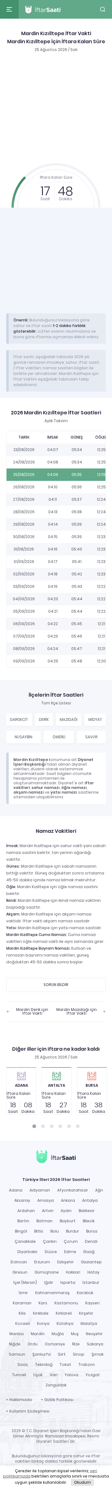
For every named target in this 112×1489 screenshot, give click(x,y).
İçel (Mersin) (25, 1282)
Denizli (91, 1241)
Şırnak (97, 1354)
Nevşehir (94, 1333)
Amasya (45, 1200)
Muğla (58, 1333)
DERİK (44, 719)
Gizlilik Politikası (58, 1399)
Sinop (78, 1354)
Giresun (19, 1272)
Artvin (48, 1210)
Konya (43, 1323)
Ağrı (99, 1190)
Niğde (15, 1344)
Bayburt (68, 1221)
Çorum (71, 1241)
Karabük (85, 1292)
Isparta (67, 1282)
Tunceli (19, 1374)
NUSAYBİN (23, 737)
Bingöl (21, 1231)
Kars (43, 1303)
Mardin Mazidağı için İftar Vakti (76, 1011)
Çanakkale (25, 1241)
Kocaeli (22, 1323)
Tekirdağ (44, 1364)
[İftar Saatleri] (56, 1157)
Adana (15, 1190)
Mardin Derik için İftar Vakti (32, 1011)
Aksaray (22, 1200)
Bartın (23, 1221)
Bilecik (89, 1221)
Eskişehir (65, 1262)
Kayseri (92, 1303)
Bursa (91, 1231)
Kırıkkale (41, 1313)
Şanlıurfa (41, 1354)
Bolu (54, 1231)
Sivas (22, 1364)
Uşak (38, 1374)
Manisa (16, 1333)
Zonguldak (56, 1385)
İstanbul (90, 1282)
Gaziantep (91, 1262)
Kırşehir (86, 1313)
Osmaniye (55, 1344)
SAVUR (91, 737)
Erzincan (19, 1262)
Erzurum (42, 1262)
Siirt (62, 1354)
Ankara (68, 1200)
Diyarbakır (27, 1251)
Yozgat (93, 1374)
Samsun (17, 1354)
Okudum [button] (82, 1482)
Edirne (70, 1251)
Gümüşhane (47, 1272)
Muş (75, 1333)
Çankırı (50, 1241)
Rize (76, 1344)
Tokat (65, 1364)
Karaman (22, 1303)
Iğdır (48, 1282)
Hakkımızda (20, 1399)
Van (54, 1374)
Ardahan (26, 1210)
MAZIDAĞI (68, 719)
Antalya (90, 1200)
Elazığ (89, 1251)
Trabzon (86, 1364)
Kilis (22, 1313)
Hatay (93, 1272)
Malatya (89, 1323)
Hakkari (73, 1272)
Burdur (72, 1231)
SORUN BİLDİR (56, 984)
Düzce (51, 1251)
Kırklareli (64, 1313)
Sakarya (95, 1344)
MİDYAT (95, 719)
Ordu (33, 1344)
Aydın (66, 1210)
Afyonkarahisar (72, 1190)
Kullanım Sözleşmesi (29, 1411)
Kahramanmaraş (52, 1292)
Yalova (71, 1374)
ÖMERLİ (59, 737)
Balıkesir (87, 1210)
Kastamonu (66, 1303)
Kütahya (65, 1323)
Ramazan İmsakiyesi (65, 1436)
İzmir (23, 1292)
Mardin (37, 1333)
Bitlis (38, 1231)
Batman (44, 1221)
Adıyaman (40, 1190)
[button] (102, 9)
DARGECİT (19, 719)
